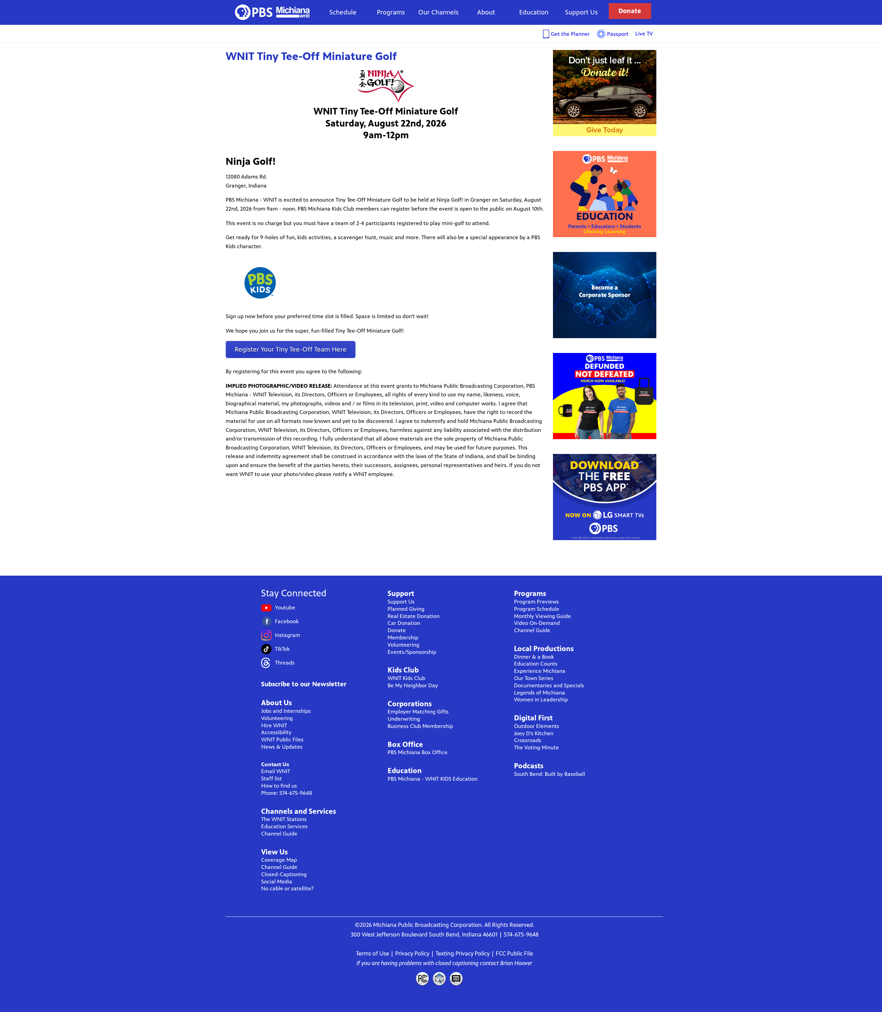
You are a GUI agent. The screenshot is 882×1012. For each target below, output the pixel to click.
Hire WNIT (274, 725)
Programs (391, 12)
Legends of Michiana (539, 692)
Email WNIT (275, 771)
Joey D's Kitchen (533, 733)
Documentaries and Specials (549, 685)
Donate (629, 11)
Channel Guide (279, 833)
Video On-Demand (537, 623)
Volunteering (277, 718)
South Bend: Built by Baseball (549, 774)
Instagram (287, 635)
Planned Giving (406, 609)
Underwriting (404, 719)
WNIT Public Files (282, 739)
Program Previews (536, 601)
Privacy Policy (412, 953)
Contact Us (275, 764)
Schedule (343, 12)
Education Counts (535, 663)
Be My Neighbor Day (413, 685)
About (486, 12)
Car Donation (404, 623)
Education (533, 12)
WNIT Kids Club (406, 678)
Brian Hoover (516, 963)
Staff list (271, 778)
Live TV (644, 33)
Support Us (581, 12)
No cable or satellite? (287, 888)
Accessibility (276, 732)
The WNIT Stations (284, 819)
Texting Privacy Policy (462, 953)
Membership (403, 637)
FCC (422, 978)
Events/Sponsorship (412, 652)
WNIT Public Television (272, 12)
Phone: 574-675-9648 (286, 793)
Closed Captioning (456, 978)
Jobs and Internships (286, 711)
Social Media (276, 881)
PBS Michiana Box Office (418, 752)
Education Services (284, 826)
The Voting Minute (536, 747)
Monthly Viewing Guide (542, 616)
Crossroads (527, 740)
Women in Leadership (541, 699)
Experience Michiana (539, 671)
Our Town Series (533, 678)
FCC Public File (514, 953)
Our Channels (438, 12)
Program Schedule (536, 609)
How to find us (279, 785)
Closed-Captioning (284, 874)
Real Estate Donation (414, 616)
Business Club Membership (420, 726)
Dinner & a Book (534, 657)
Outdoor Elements (536, 726)
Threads (285, 662)
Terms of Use (372, 953)
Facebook (287, 621)
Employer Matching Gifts (418, 711)
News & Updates (281, 746)
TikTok (282, 649)
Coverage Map (279, 860)
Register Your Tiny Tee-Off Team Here (291, 349)
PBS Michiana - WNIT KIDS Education (433, 779)
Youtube (285, 607)
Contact (439, 978)
